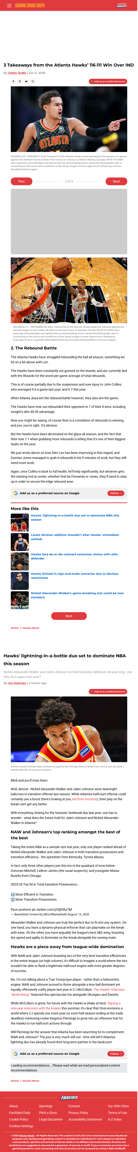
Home (15, 628)
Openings (45, 1106)
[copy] (32, 81)
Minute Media (26, 1135)
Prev (21, 181)
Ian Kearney (17, 683)
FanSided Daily (19, 1113)
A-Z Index (115, 1119)
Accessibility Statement (85, 1119)
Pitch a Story (48, 1113)
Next (116, 181)
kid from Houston (84, 799)
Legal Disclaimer (51, 1119)
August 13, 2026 (78, 914)
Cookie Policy (18, 1119)
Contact (74, 1106)
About (13, 1106)
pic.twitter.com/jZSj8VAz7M (52, 909)
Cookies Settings (21, 1126)
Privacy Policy (78, 1113)
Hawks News (30, 628)
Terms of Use (117, 1113)
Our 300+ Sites (118, 1106)
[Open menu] (9, 5)
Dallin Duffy (17, 73)
